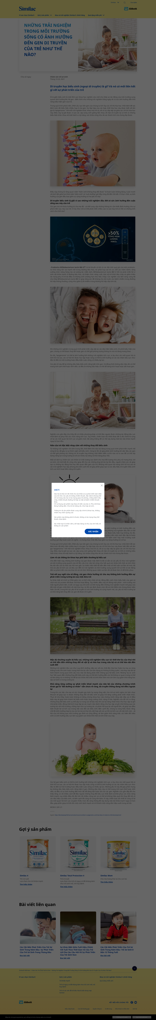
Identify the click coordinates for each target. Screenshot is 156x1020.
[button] (93, 531)
